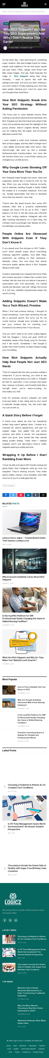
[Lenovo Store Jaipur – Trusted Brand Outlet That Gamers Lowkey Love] (24, 522)
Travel (17, 1052)
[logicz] (24, 4)
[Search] (45, 4)
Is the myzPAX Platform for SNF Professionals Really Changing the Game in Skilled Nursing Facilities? (23, 618)
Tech (6, 23)
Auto (15, 1046)
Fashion (42, 1046)
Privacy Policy (38, 1052)
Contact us (26, 1052)
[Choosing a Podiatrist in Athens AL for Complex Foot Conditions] (24, 769)
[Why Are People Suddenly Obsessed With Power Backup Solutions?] (8, 703)
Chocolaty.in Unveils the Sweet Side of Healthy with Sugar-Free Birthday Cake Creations (27, 868)
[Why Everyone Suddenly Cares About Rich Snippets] (24, 561)
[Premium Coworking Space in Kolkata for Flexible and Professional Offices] (8, 735)
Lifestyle (41, 1049)
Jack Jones (15, 48)
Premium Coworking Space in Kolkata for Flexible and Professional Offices (31, 735)
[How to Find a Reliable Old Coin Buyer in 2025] (8, 690)
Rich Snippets (9, 486)
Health (16, 1049)
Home (4, 11)
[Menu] (3, 4)
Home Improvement (28, 1049)
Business (23, 1046)
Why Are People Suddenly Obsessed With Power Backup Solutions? (31, 702)
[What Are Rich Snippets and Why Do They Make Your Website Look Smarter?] (24, 641)
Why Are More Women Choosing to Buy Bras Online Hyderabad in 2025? (30, 1008)
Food (9, 1049)
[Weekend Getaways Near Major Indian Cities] (8, 1023)
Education (32, 1046)
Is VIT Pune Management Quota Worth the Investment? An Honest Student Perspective (27, 827)
